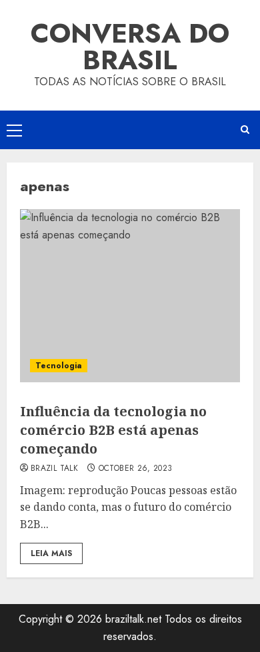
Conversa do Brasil (130, 46)
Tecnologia (58, 366)
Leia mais (51, 553)
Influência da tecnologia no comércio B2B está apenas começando (113, 430)
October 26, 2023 (136, 469)
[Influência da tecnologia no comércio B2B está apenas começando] (130, 295)
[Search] (245, 130)
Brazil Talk (54, 469)
